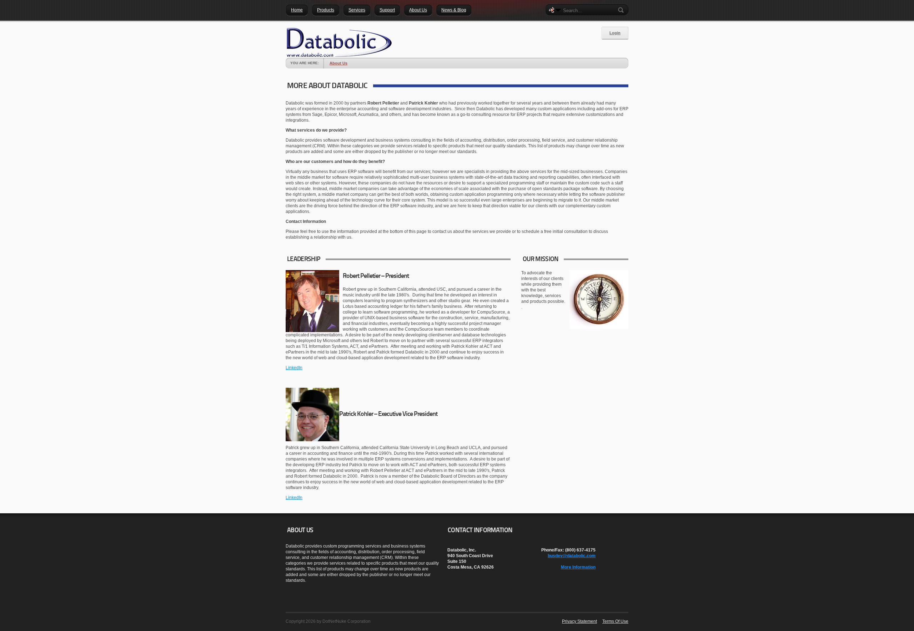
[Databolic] (339, 42)
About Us (338, 63)
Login (615, 33)
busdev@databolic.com (572, 555)
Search (622, 10)
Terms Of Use (615, 621)
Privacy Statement (579, 621)
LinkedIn (294, 367)
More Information (578, 567)
